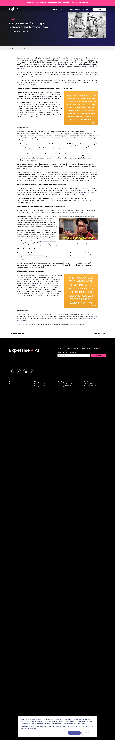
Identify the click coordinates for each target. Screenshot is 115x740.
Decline (88, 732)
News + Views (74, 9)
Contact (67, 349)
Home (55, 9)
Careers (86, 9)
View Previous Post (17, 333)
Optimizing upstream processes (83, 192)
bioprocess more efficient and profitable (30, 255)
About (63, 9)
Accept (74, 732)
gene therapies (42, 98)
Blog (12, 19)
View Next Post (99, 333)
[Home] (13, 9)
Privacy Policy (81, 723)
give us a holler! (79, 324)
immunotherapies (58, 64)
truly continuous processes (47, 241)
